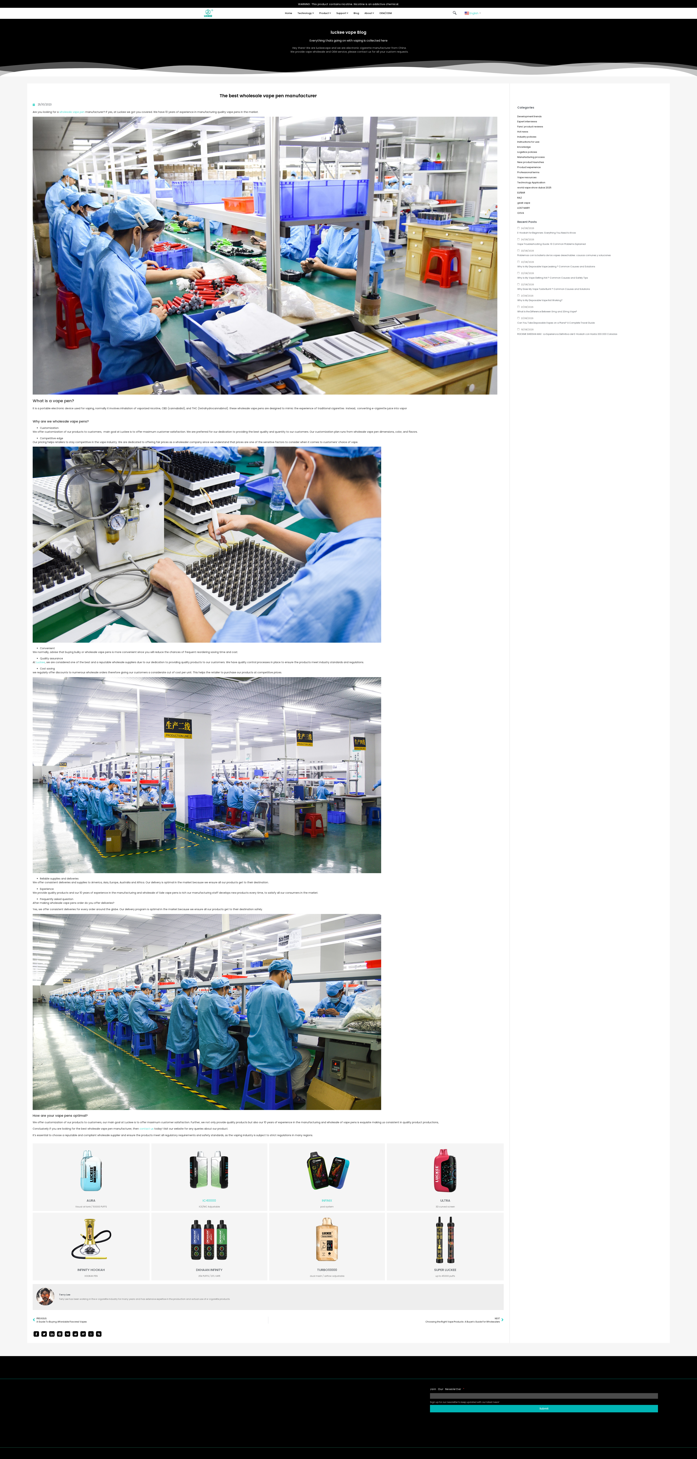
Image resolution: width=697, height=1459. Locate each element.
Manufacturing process (531, 157)
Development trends (529, 116)
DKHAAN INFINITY (209, 1270)
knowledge (524, 147)
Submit (544, 1408)
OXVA (520, 213)
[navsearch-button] (454, 13)
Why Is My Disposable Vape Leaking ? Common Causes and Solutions (556, 266)
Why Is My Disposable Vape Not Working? (540, 300)
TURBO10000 (327, 1270)
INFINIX (327, 1200)
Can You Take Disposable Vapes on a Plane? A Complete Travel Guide (556, 322)
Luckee (40, 662)
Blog (356, 13)
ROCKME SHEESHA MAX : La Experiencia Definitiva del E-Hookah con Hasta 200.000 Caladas (567, 334)
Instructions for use (528, 142)
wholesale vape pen (72, 112)
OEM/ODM (385, 13)
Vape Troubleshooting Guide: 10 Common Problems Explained (551, 244)
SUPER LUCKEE (445, 1270)
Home (288, 13)
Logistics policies (527, 152)
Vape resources (527, 177)
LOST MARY (523, 208)
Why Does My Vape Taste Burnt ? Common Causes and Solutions (553, 289)
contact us (147, 1129)
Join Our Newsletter (447, 1389)
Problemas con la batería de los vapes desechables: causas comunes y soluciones (564, 255)
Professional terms (528, 172)
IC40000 (209, 1200)
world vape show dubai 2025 (534, 187)
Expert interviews (527, 121)
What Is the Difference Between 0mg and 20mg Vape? (547, 311)
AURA (91, 1200)
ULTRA (445, 1200)
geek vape (523, 203)
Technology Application (531, 182)
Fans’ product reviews (530, 126)
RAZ (519, 197)
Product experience (529, 167)
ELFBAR (521, 192)
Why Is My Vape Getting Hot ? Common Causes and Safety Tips (552, 277)
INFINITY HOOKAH (91, 1270)
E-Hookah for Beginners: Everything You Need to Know (546, 232)
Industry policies (526, 136)
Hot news (522, 131)
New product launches (530, 162)
